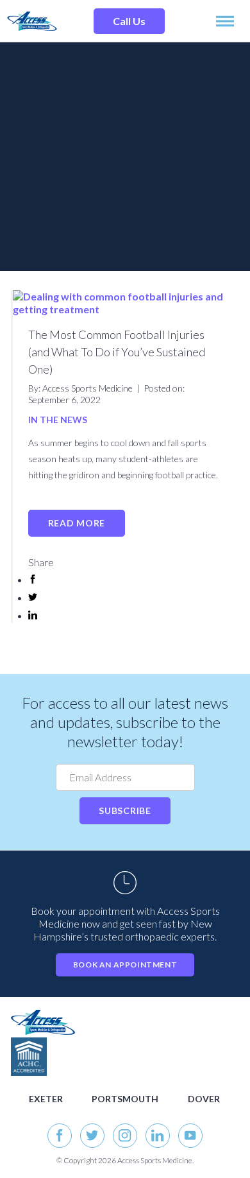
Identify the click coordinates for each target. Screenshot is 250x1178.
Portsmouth (125, 1098)
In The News (57, 419)
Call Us (129, 21)
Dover (204, 1098)
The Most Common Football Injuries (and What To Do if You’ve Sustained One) (116, 351)
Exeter (46, 1098)
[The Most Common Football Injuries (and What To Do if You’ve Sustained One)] (126, 309)
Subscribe (125, 810)
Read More (76, 522)
